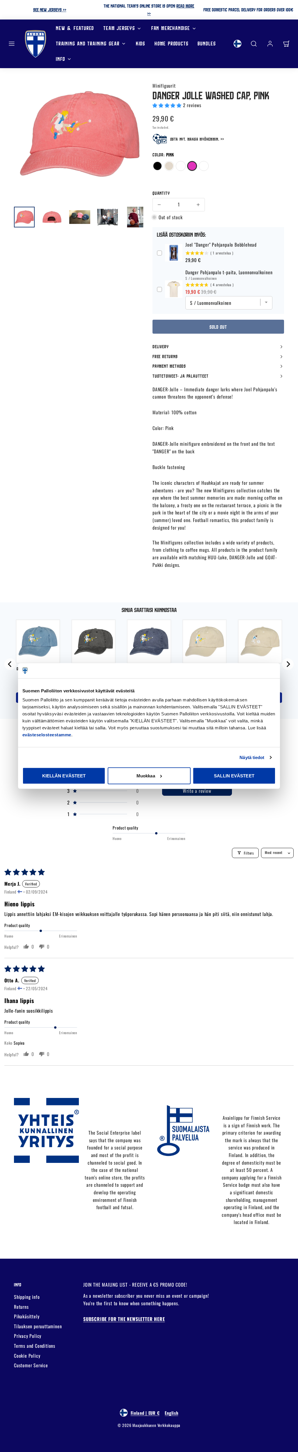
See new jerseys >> (49, 10)
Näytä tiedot (252, 757)
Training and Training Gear (88, 43)
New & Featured (75, 28)
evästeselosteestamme (46, 734)
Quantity (161, 193)
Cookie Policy (27, 1355)
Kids (140, 43)
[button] (12, 44)
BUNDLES (207, 43)
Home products (171, 43)
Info (60, 59)
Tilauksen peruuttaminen (38, 1326)
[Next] (288, 664)
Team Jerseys (119, 28)
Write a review (197, 790)
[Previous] (10, 664)
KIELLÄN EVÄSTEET (64, 775)
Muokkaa (145, 775)
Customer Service (31, 1365)
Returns (21, 1306)
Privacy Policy (27, 1335)
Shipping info (27, 1296)
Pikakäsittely (26, 1316)
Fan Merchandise (170, 28)
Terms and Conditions (34, 1345)
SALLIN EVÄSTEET (234, 775)
